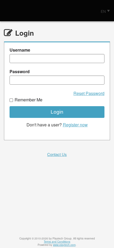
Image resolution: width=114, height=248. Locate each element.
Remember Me (28, 100)
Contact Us (57, 154)
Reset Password (88, 93)
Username (20, 50)
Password (20, 71)
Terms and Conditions (57, 241)
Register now (75, 125)
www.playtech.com (64, 245)
